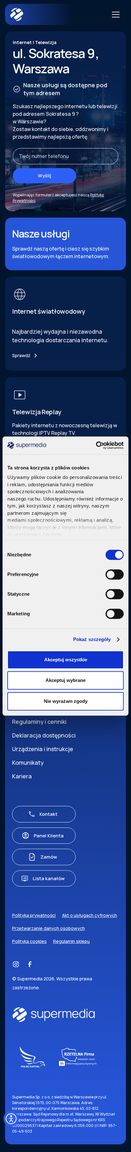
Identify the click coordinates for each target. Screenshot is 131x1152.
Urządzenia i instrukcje (42, 749)
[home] (42, 14)
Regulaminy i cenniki (39, 721)
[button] (114, 14)
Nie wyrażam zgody (65, 701)
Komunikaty (28, 762)
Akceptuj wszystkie (65, 659)
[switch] (115, 574)
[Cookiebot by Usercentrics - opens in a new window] (96, 445)
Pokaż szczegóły (92, 639)
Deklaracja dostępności (44, 735)
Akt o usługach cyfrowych (89, 915)
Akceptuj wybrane (65, 680)
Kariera (22, 776)
